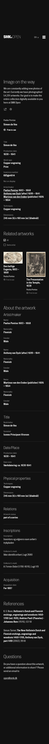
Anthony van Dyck (12, 193)
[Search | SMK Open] (12, 37)
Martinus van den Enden (15, 196)
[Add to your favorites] (11, 109)
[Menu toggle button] (44, 37)
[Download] (6, 109)
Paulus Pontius (11, 190)
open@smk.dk (10, 678)
